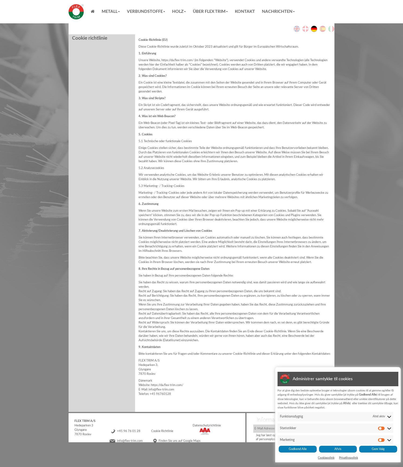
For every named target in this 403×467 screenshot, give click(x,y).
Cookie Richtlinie (162, 431)
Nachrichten (277, 12)
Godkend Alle (298, 449)
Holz (178, 12)
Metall (110, 12)
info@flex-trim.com (130, 440)
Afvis (337, 449)
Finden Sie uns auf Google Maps (180, 440)
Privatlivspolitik (348, 457)
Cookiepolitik (326, 457)
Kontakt (245, 12)
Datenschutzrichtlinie (207, 425)
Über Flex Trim (209, 12)
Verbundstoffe (145, 12)
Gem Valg (378, 449)
